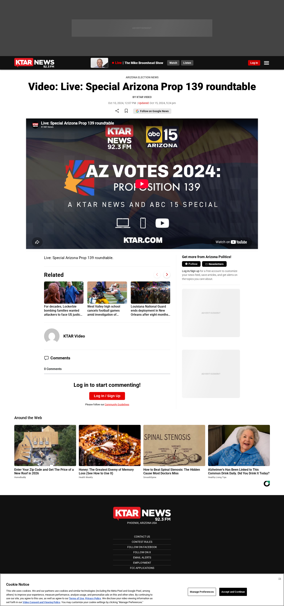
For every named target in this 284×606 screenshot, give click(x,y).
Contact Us (142, 536)
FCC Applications (142, 567)
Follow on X (142, 552)
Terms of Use (76, 598)
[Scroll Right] (166, 274)
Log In (254, 62)
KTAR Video (74, 336)
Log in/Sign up (190, 271)
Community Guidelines (117, 404)
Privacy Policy (93, 598)
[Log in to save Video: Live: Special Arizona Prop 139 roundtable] (126, 111)
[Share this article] (117, 111)
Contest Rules (142, 541)
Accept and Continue (233, 591)
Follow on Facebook (142, 547)
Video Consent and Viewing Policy (41, 602)
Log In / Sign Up (107, 396)
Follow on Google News (154, 111)
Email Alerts (142, 557)
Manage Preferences (202, 591)
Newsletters (216, 264)
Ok (279, 578)
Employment (142, 562)
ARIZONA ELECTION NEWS (142, 77)
